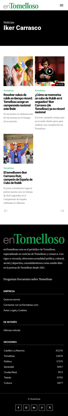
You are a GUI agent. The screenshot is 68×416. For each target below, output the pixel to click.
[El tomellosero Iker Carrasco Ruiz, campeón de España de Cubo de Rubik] (18, 149)
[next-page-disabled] (62, 211)
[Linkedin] (34, 408)
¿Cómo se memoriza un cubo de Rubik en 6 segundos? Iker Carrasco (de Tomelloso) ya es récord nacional (50, 103)
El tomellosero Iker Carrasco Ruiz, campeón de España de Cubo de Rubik (17, 178)
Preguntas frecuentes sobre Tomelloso (27, 279)
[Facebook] (18, 408)
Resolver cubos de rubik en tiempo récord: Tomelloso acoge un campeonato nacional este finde (17, 101)
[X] (50, 408)
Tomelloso (8, 90)
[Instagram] (26, 408)
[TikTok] (42, 408)
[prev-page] (6, 211)
